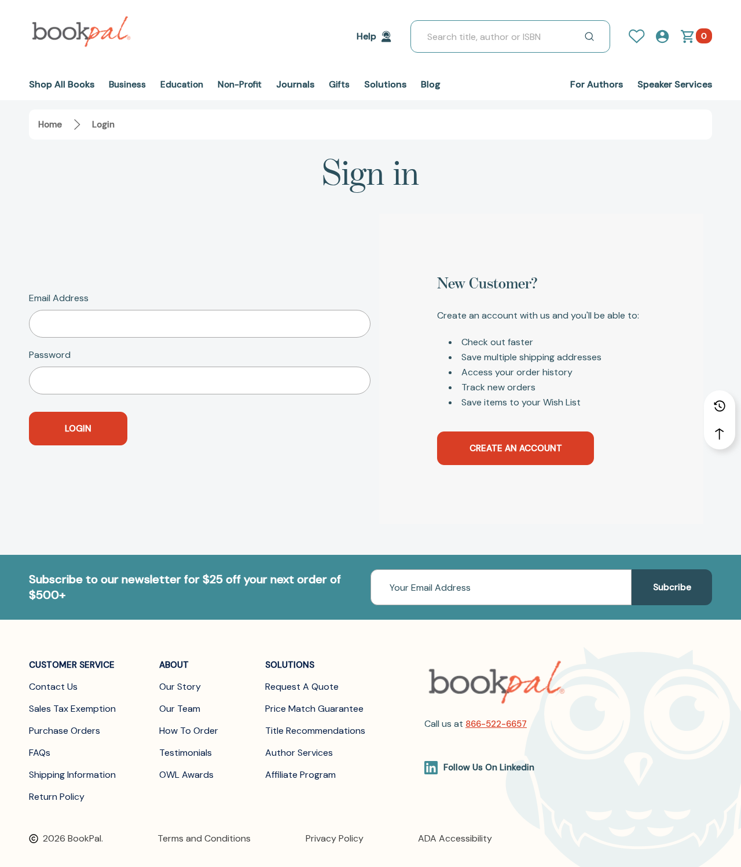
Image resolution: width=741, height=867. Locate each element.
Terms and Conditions (204, 838)
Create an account (515, 448)
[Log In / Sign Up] (641, 36)
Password (50, 355)
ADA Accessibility (455, 838)
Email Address (59, 298)
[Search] (589, 36)
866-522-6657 (496, 724)
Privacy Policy (335, 838)
